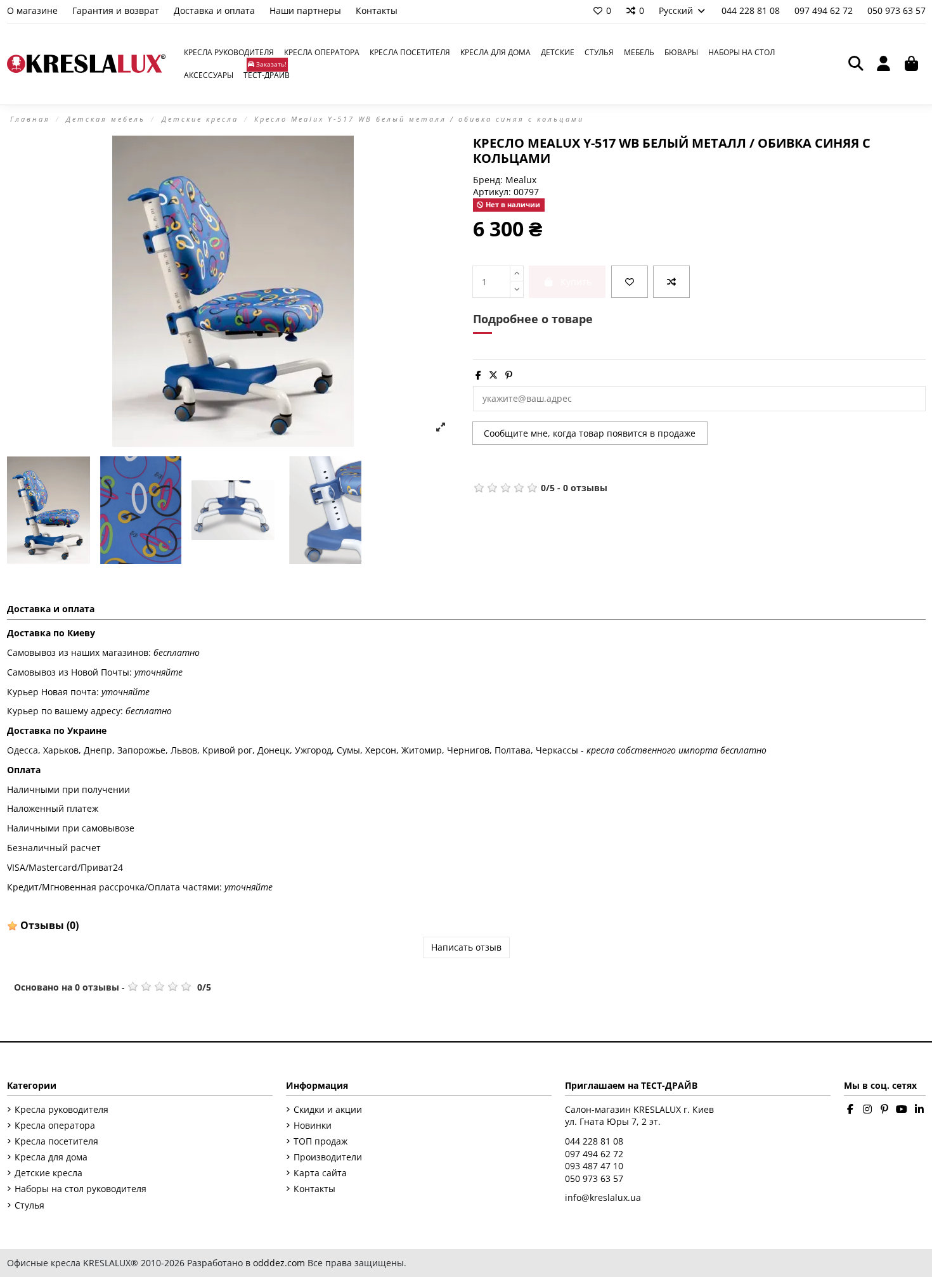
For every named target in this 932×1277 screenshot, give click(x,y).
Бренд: (488, 180)
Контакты (377, 10)
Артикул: (492, 192)
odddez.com (279, 1263)
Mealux (520, 180)
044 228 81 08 (752, 10)
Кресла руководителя (61, 1109)
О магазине (33, 10)
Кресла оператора (55, 1125)
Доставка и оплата (215, 10)
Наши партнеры (306, 10)
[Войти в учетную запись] (883, 64)
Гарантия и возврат (117, 10)
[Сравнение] (671, 282)
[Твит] (493, 375)
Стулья (29, 1205)
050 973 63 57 (896, 10)
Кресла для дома (51, 1157)
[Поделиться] (478, 375)
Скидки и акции (328, 1109)
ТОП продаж (320, 1141)
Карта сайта (320, 1173)
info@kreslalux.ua (603, 1197)
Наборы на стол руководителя (80, 1189)
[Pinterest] (508, 375)
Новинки (313, 1125)
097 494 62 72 (824, 10)
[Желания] (629, 282)
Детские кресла (48, 1173)
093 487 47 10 (594, 1166)
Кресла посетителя (56, 1141)
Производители (328, 1157)
